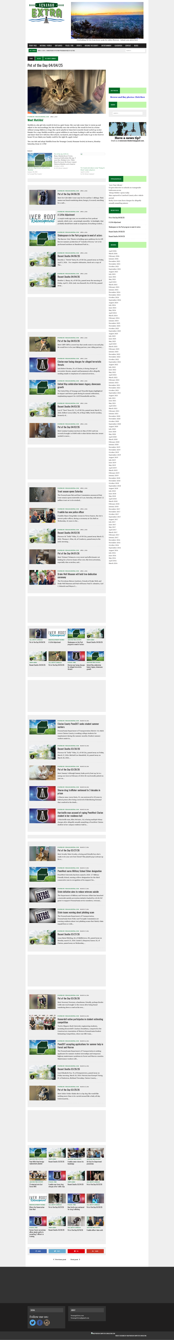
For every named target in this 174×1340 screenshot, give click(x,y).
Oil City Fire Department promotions (94, 1162)
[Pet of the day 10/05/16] (67, 161)
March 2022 (113, 377)
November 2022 (114, 357)
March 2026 (113, 253)
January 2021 (113, 413)
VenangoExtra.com (42, 116)
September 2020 (115, 424)
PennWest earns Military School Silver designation (80, 871)
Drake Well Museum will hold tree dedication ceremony (77, 575)
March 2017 (113, 532)
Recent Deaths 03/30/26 (69, 749)
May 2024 (112, 310)
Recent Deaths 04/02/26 (69, 532)
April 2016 (113, 561)
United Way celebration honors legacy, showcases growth (79, 385)
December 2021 (114, 385)
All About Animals (35, 640)
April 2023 (113, 344)
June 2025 (112, 277)
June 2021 (112, 401)
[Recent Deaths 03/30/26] (42, 758)
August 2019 (113, 457)
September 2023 (115, 331)
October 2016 (114, 545)
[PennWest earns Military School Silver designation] (42, 880)
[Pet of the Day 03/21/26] (57, 1202)
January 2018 (113, 506)
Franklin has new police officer (71, 512)
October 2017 (114, 514)
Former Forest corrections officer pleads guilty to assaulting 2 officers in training (37, 1233)
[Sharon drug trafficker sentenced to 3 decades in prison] (42, 799)
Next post (74, 1259)
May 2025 (112, 279)
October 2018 (114, 483)
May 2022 (112, 372)
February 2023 (114, 349)
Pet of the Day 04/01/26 (68, 553)
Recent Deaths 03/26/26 (69, 1069)
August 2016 (113, 550)
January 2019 (113, 475)
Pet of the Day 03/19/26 (75, 1230)
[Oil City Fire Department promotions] (95, 1156)
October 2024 (114, 297)
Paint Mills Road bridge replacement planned (36, 1162)
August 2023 (113, 333)
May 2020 (112, 434)
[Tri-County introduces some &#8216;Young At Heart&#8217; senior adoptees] (93, 160)
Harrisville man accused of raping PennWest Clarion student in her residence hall (80, 814)
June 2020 (112, 431)
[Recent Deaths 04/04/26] (42, 286)
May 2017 (112, 527)
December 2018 (114, 478)
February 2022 (114, 380)
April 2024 (113, 313)
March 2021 (113, 408)
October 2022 (114, 359)
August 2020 (113, 426)
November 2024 (114, 295)
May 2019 (112, 465)
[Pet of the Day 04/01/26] (42, 563)
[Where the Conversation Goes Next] (38, 1202)
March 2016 (113, 563)
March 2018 (113, 501)
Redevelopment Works (56, 640)
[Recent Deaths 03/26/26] (42, 1078)
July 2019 (112, 460)
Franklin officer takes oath (95, 1230)
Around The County (91, 45)
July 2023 (112, 336)
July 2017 (112, 522)
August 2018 (113, 488)
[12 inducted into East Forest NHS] (38, 1179)
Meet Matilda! (35, 120)
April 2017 (113, 530)
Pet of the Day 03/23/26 (94, 1184)
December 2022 (114, 354)
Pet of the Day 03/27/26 (69, 850)
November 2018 (114, 481)
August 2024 (113, 302)
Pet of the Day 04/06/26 (69, 194)
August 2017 (113, 519)
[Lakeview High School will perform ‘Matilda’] (40, 160)
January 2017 (113, 537)
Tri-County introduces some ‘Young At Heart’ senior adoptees (93, 169)
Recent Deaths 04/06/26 (69, 256)
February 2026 (114, 256)
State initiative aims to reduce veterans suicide (78, 891)
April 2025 (113, 282)
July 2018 (112, 491)
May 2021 (112, 403)
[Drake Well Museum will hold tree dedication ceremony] (42, 583)
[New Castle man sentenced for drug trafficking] (76, 1202)
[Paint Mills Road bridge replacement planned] (38, 1156)
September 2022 (115, 362)
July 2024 (112, 305)
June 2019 (112, 462)
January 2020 (113, 444)
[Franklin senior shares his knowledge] (76, 1156)
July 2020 (112, 429)
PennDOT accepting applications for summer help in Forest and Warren (80, 1045)
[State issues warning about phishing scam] (42, 922)
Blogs (136, 45)
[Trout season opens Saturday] (42, 501)
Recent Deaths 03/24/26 (75, 1184)
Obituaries (58, 45)
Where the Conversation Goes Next (36, 1208)
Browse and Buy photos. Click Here (127, 97)
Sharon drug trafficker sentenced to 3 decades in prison (79, 791)
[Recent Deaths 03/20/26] (57, 1225)
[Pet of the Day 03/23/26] (95, 1179)
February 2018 (114, 504)
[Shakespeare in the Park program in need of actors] (42, 245)
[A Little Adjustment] (42, 224)
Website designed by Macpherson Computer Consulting (130, 1336)
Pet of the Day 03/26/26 (69, 998)
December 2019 (114, 447)
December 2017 (114, 509)
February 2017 (114, 535)
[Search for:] (127, 113)
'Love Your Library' (116, 185)
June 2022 (112, 370)
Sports (79, 45)
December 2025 (114, 261)
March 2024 (113, 315)
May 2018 (112, 496)
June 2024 (112, 308)
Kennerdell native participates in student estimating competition (80, 1020)
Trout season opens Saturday (70, 491)
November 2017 (114, 512)
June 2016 (112, 555)
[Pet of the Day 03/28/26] (42, 779)
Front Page (33, 45)
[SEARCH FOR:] (135, 50)
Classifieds (118, 45)
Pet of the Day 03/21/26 (56, 1207)
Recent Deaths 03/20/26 (56, 1230)
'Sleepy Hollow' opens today (119, 193)
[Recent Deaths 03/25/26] (57, 1156)
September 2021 (115, 393)
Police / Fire (69, 45)
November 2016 (114, 542)
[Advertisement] (66, 313)
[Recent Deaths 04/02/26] (42, 542)
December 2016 (114, 540)
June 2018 (112, 493)
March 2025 (113, 284)
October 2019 (114, 452)
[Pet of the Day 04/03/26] (42, 350)
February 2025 (114, 287)
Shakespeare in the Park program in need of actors (80, 235)
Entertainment (106, 45)
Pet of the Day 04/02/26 (69, 427)
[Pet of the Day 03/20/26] (95, 1202)
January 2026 (113, 259)
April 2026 (113, 251)
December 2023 (114, 323)
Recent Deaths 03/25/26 (56, 1161)
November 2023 (114, 326)
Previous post (60, 1259)
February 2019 (114, 473)
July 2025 (112, 274)
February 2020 (114, 442)
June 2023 (112, 339)
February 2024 (114, 318)
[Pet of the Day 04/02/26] (42, 436)
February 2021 (114, 411)
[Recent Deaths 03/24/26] (76, 1179)
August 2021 (113, 395)
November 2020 (114, 419)
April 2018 (113, 499)
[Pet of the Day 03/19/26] (76, 1225)
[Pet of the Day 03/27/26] (42, 860)
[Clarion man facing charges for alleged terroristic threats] (42, 371)
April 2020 (113, 437)
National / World (46, 45)
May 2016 (112, 558)
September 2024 (115, 300)
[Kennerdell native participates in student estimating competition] (42, 1028)
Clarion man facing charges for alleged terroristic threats (79, 363)
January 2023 (113, 352)
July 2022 (112, 367)
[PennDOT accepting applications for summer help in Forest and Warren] (42, 1053)
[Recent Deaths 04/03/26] (42, 416)
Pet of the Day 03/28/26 (69, 769)
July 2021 (112, 398)
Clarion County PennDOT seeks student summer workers (78, 725)
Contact (128, 45)
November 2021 (114, 388)
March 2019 (113, 470)
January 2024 (113, 321)
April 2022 (113, 375)
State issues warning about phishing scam (76, 912)
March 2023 (113, 346)
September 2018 (115, 486)
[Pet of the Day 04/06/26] (42, 203)
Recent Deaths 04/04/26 (69, 276)
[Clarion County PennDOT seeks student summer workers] (42, 733)
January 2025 (113, 290)
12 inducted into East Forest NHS (35, 1185)
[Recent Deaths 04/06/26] (42, 265)
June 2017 (112, 524)
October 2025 (114, 266)
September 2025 (115, 269)
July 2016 (112, 553)
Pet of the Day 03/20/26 (94, 1207)
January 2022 (113, 382)
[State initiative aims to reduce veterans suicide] (42, 901)
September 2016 (115, 548)
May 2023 (112, 341)
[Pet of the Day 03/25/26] (42, 1099)
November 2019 (114, 450)
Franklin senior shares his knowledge (76, 1162)
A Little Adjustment (66, 214)
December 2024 (114, 292)
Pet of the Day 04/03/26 (69, 341)
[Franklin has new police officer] (42, 521)
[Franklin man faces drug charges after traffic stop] (57, 1179)
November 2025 (114, 264)
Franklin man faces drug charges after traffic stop (57, 1185)
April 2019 (113, 468)
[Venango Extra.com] (46, 13)
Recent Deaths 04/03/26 (69, 406)
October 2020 (114, 421)
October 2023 (114, 328)
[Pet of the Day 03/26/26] (42, 1008)
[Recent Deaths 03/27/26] (42, 943)
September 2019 (115, 455)
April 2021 (113, 406)
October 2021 (114, 390)
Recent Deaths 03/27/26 (69, 934)
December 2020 (114, 416)
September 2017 (115, 517)
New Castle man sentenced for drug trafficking (76, 1208)
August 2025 (113, 272)
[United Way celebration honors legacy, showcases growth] (42, 393)
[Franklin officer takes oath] (95, 1225)
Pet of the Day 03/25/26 (69, 1089)
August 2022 (113, 364)
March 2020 (113, 439)
